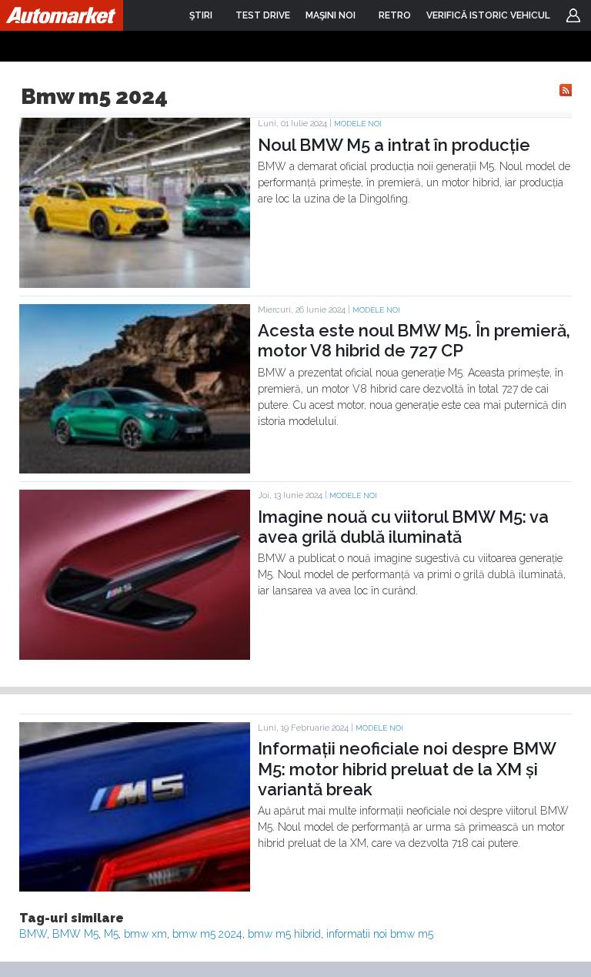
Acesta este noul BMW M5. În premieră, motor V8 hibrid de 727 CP (414, 340)
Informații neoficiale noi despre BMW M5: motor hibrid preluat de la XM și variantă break (407, 768)
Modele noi (358, 123)
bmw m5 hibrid (284, 934)
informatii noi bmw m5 (379, 934)
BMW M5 (75, 934)
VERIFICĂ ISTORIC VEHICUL (488, 15)
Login (573, 15)
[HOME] (61, 15)
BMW (33, 934)
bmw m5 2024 (207, 934)
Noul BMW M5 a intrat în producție (394, 145)
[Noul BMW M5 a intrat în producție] (134, 284)
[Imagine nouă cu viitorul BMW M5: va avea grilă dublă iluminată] (134, 656)
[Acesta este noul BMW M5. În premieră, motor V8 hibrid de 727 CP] (134, 469)
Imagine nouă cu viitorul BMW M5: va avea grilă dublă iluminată (403, 527)
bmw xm (145, 934)
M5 (111, 934)
